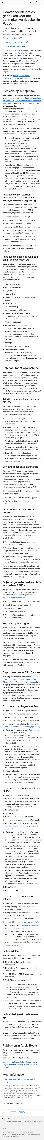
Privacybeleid (5, 1134)
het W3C (18, 53)
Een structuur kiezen (11, 38)
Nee (21, 1112)
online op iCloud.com (25, 682)
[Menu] (41, 2)
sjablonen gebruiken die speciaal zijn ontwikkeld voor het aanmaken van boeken (22, 100)
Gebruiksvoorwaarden (17, 1134)
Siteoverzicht (5, 1136)
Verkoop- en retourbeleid (33, 1134)
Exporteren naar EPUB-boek (14, 46)
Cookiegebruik (15, 1136)
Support (9, 1118)
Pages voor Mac (18, 679)
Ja (14, 1112)
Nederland (4, 1128)
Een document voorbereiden (14, 42)
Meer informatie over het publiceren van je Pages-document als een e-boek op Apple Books (20, 1064)
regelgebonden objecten (15, 597)
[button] (31, 2)
